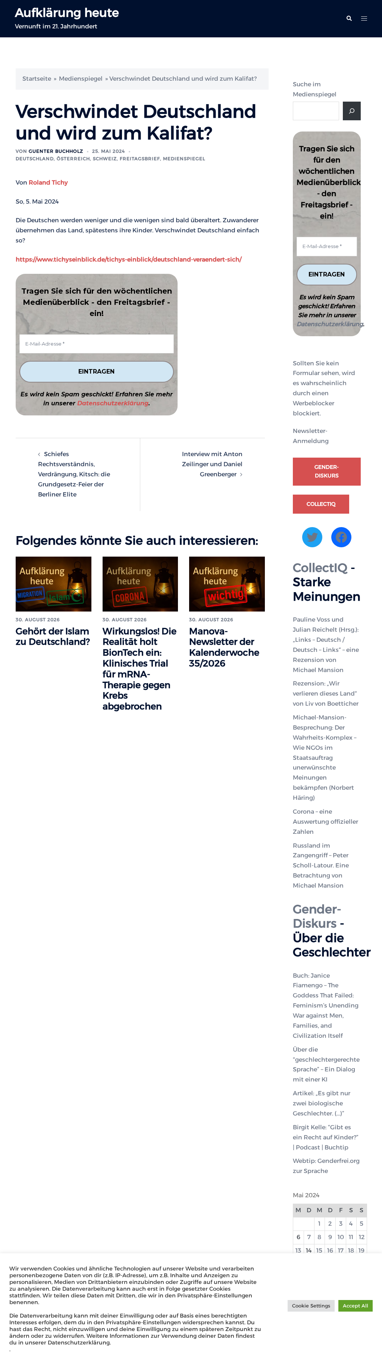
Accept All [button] (355, 1306)
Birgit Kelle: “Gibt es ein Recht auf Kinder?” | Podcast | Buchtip (325, 1137)
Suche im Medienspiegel (314, 89)
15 (319, 1250)
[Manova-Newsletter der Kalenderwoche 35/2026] (227, 583)
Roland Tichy (48, 182)
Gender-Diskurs (326, 471)
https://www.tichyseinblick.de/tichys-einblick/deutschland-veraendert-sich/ (128, 259)
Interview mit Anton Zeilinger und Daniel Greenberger (212, 464)
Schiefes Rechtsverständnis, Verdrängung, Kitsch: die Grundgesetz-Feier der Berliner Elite (74, 474)
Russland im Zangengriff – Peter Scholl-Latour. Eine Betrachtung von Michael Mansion (321, 865)
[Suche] (352, 111)
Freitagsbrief (140, 158)
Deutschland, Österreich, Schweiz (66, 158)
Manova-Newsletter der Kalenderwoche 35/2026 (224, 647)
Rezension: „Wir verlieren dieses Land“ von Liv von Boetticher (325, 693)
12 (361, 1237)
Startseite (36, 78)
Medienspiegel (81, 78)
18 (351, 1250)
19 (361, 1250)
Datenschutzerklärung (112, 403)
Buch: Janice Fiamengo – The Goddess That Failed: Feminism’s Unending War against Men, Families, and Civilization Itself (325, 1005)
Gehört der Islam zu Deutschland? (53, 636)
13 (298, 1250)
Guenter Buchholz (56, 151)
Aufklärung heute (67, 12)
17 (341, 1250)
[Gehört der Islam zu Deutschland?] (53, 583)
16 (330, 1250)
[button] (349, 19)
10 (341, 1237)
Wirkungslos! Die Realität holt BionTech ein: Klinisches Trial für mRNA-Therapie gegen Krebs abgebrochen (139, 669)
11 (351, 1237)
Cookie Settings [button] (311, 1306)
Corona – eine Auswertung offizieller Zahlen (325, 821)
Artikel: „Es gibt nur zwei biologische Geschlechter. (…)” (321, 1103)
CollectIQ (321, 504)
